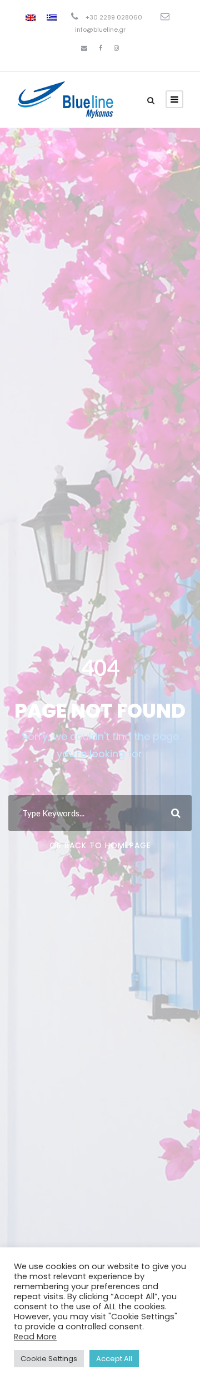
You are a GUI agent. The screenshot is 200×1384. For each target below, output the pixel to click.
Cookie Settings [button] (49, 1358)
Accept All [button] (114, 1358)
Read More (35, 1337)
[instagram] (116, 47)
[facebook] (100, 47)
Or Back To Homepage (100, 845)
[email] (84, 47)
